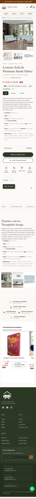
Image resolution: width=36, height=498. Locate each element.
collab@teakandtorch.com (10, 487)
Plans (30, 87)
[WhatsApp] (11, 408)
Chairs (3, 420)
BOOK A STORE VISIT (18, 155)
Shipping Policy (5, 444)
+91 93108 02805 (8, 469)
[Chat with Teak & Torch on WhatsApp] (32, 488)
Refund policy (5, 441)
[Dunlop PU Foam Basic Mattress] (13, 344)
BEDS (22, 14)
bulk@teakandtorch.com (10, 480)
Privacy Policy (22, 441)
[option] (18, 2)
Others (30, 14)
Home (3, 19)
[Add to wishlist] (31, 189)
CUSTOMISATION (16, 207)
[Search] (27, 8)
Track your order (23, 428)
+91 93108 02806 (8, 478)
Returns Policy (23, 444)
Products (9, 19)
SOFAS (14, 14)
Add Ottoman (8, 149)
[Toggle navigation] (34, 8)
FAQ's (20, 423)
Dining (3, 428)
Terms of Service (23, 439)
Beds (2, 425)
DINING (6, 14)
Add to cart (9, 187)
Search (21, 420)
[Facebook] (7, 408)
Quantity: (5, 181)
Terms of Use (6, 494)
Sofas (3, 423)
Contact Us (22, 425)
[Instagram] (3, 408)
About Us (3, 439)
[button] (28, 49)
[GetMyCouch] (7, 396)
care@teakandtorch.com (10, 471)
